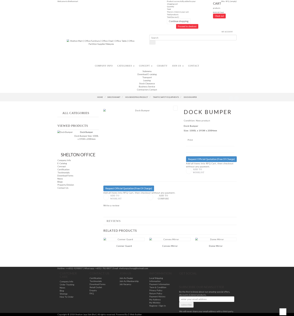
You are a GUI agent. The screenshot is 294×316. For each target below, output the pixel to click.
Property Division (65, 184)
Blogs (60, 181)
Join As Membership (129, 281)
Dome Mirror (216, 246)
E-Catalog (62, 163)
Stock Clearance (147, 83)
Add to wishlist (198, 171)
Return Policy (155, 293)
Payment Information (159, 284)
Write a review (111, 205)
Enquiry (93, 290)
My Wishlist (154, 302)
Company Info (64, 160)
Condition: (189, 120)
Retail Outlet (96, 287)
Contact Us (62, 188)
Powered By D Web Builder (129, 314)
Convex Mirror (170, 246)
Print (190, 140)
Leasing (147, 80)
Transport (147, 77)
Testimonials (63, 172)
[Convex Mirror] (169, 239)
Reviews (114, 221)
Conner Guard (124, 246)
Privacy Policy (155, 290)
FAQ (92, 293)
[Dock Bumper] (65, 132)
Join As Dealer (126, 278)
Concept (61, 166)
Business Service (147, 86)
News (60, 178)
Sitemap (64, 293)
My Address (155, 299)
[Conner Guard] (124, 239)
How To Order (67, 296)
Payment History (157, 296)
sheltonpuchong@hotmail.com (133, 268)
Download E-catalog (147, 74)
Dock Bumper (86, 132)
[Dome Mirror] (215, 239)
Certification (63, 169)
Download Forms (65, 175)
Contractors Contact (147, 89)
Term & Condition (157, 287)
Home (100, 97)
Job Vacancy (125, 284)
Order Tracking (67, 284)
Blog (62, 290)
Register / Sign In (157, 305)
